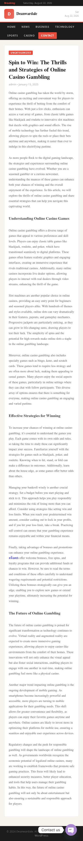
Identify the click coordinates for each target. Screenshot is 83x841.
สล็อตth (14, 558)
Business (42, 27)
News (25, 27)
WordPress (41, 835)
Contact (47, 35)
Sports (12, 35)
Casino (29, 35)
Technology (64, 27)
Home (11, 27)
